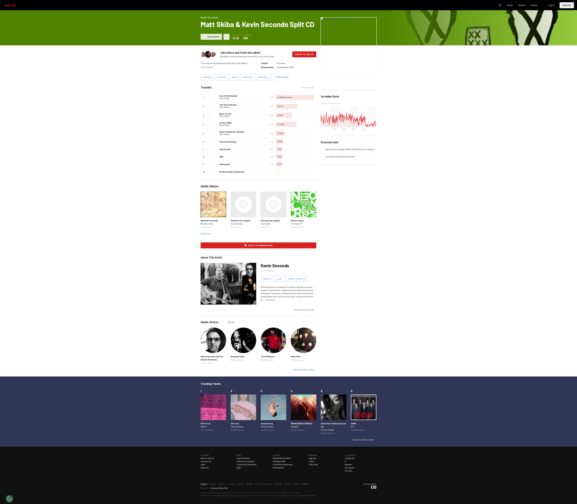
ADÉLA (204, 426)
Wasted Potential (209, 220)
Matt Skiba (224, 98)
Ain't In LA (205, 423)
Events (521, 5)
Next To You (225, 113)
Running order (307, 87)
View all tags (282, 77)
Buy (205, 212)
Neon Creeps (297, 220)
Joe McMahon (267, 356)
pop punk (221, 77)
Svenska (288, 484)
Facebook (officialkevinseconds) (340, 156)
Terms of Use (242, 493)
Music (510, 5)
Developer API (279, 461)
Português (267, 484)
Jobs (203, 464)
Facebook (349, 458)
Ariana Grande (327, 429)
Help (239, 467)
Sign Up (567, 5)
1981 (221, 156)
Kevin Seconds (275, 265)
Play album (213, 37)
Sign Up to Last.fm (304, 54)
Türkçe (296, 484)
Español (222, 484)
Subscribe (313, 464)
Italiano (241, 484)
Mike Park (295, 356)
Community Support (246, 461)
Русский (278, 484)
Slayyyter (295, 426)
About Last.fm (207, 458)
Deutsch (212, 484)
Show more (206, 233)
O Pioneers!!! (296, 223)
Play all (231, 322)
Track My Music (243, 458)
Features (205, 467)
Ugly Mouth (224, 149)
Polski (257, 484)
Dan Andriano (237, 223)
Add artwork (338, 69)
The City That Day (228, 104)
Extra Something (227, 141)
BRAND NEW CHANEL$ (301, 423)
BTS (353, 426)
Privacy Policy (254, 493)
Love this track (216, 97)
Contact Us (206, 461)
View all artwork (354, 69)
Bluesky (348, 464)
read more (270, 299)
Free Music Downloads (283, 464)
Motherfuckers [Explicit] (231, 171)
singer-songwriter (296, 278)
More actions (226, 37)
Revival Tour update (240, 220)
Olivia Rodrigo (237, 426)
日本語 (249, 484)
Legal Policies (267, 493)
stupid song (267, 423)
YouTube (348, 470)
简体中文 (305, 484)
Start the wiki (207, 67)
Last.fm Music (294, 493)
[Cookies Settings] (9, 498)
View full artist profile (304, 309)
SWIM (353, 423)
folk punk (262, 77)
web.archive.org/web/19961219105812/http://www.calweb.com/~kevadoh (350, 149)
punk (234, 77)
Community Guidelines (246, 464)
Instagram (349, 467)
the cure (235, 423)
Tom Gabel (265, 223)
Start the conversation (260, 245)
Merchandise (278, 467)
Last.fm (14, 5)
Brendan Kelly (207, 223)
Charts (534, 5)
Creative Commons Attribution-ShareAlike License (272, 495)
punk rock (247, 77)
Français (232, 484)
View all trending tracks (363, 439)
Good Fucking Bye (228, 95)
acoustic (207, 77)
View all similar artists (304, 369)
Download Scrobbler (282, 458)
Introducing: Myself (270, 220)
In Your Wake (225, 122)
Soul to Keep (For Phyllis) (231, 132)
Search (500, 5)
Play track (210, 97)
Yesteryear (224, 164)
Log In (551, 5)
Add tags (273, 77)
